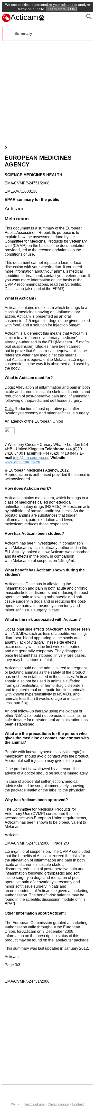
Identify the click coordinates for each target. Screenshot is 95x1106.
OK (72, 9)
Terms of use (35, 1104)
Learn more (57, 9)
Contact (78, 1104)
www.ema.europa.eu (22, 462)
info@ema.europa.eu (31, 458)
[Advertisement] (47, 94)
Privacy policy (58, 1104)
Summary (23, 34)
